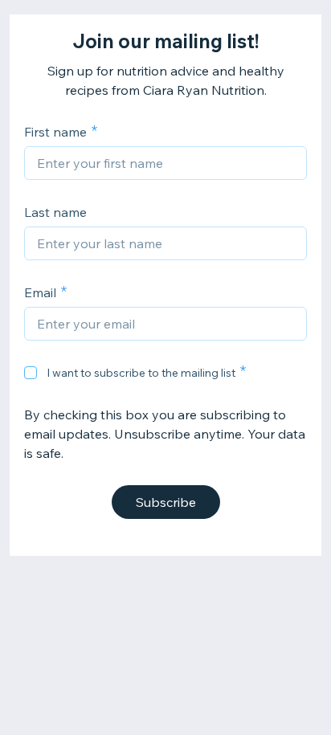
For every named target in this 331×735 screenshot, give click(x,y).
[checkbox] (30, 372)
